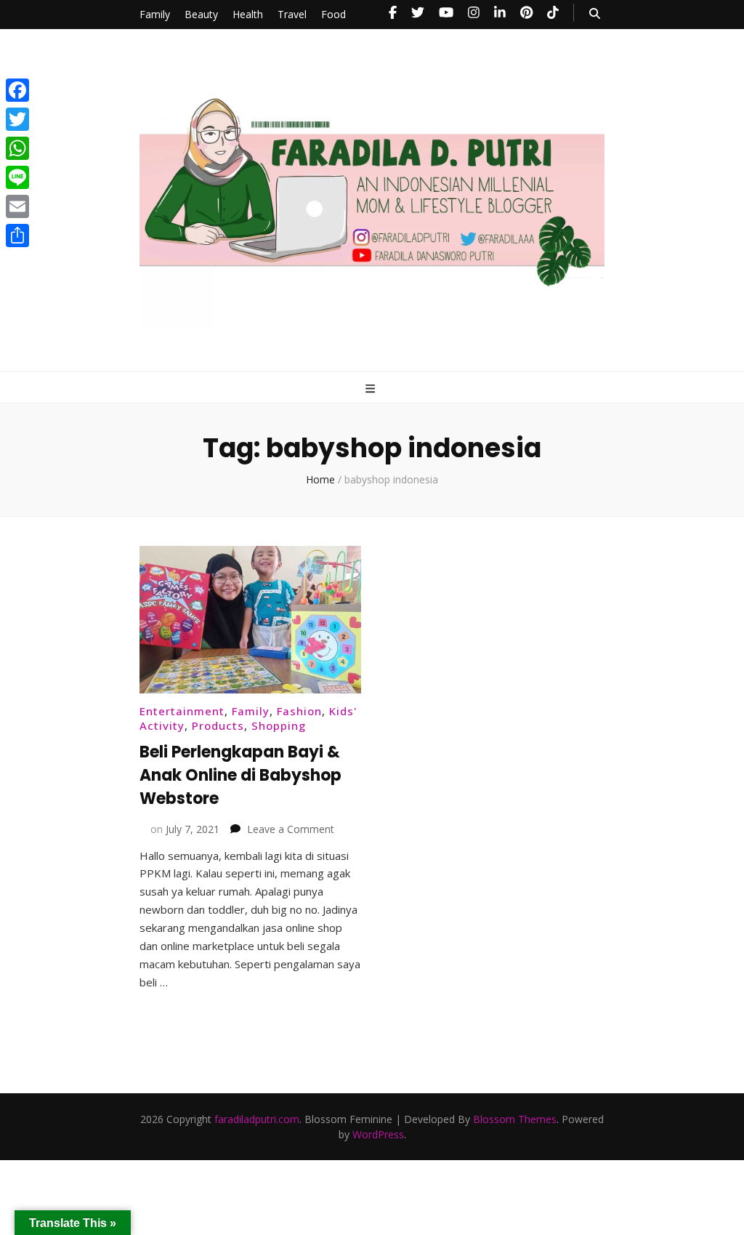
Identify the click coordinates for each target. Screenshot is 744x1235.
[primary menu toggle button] (372, 388)
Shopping (278, 725)
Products (218, 725)
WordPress (378, 1134)
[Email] (17, 206)
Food (333, 14)
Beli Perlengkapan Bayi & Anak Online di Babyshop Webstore (240, 775)
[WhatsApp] (17, 148)
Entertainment (182, 711)
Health (247, 14)
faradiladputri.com (256, 1119)
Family (155, 14)
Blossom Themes (515, 1119)
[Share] (17, 235)
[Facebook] (17, 90)
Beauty (201, 14)
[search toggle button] (594, 13)
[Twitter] (17, 119)
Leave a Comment (290, 829)
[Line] (17, 177)
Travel (292, 14)
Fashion (299, 711)
